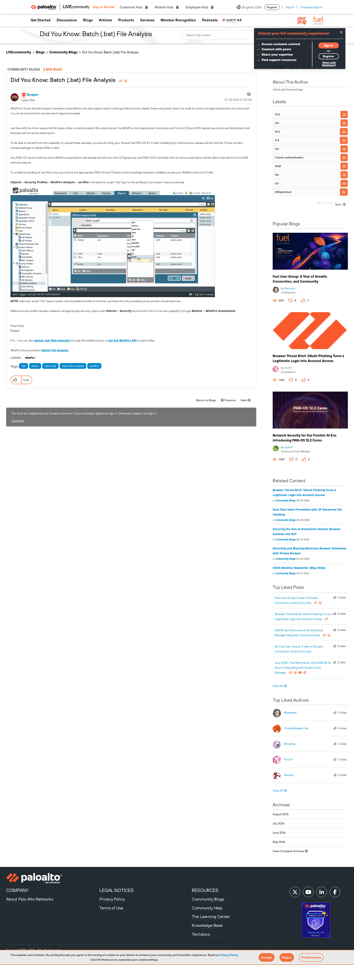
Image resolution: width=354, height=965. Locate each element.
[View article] (310, 251)
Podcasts (210, 20)
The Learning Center (211, 916)
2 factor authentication (289, 157)
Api (24, 366)
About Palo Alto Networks (29, 899)
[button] (267, 957)
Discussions (67, 20)
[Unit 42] (232, 20)
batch (35, 366)
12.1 (277, 148)
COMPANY (17, 890)
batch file (50, 366)
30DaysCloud (283, 192)
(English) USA (251, 7)
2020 (278, 166)
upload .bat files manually (52, 340)
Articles (105, 20)
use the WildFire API (122, 340)
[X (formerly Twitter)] (295, 892)
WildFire (30, 357)
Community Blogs (63, 52)
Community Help (207, 907)
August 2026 (281, 814)
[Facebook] (335, 892)
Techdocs (201, 934)
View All (278, 686)
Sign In (290, 7)
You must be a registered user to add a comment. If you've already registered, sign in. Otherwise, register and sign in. (84, 413)
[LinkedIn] (321, 892)
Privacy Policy (229, 955)
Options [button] (248, 94)
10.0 (277, 114)
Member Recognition (178, 20)
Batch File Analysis (55, 350)
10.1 (277, 123)
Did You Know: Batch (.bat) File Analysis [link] (110, 52)
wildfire (94, 366)
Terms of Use (111, 907)
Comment (17, 420)
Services (147, 20)
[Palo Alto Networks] (52, 878)
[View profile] (276, 289)
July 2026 (278, 823)
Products (126, 20)
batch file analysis (73, 366)
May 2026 (279, 842)
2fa (277, 174)
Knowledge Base (207, 925)
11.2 (277, 140)
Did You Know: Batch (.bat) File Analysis (63, 80)
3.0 (277, 183)
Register (272, 7)
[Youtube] (308, 892)
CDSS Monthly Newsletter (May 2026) (299, 568)
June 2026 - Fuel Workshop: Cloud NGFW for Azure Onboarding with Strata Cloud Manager (303, 667)
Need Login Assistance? (329, 64)
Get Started (40, 20)
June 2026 (279, 832)
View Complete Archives (288, 851)
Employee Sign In (311, 7)
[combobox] (231, 35)
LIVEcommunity (18, 52)
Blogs (88, 20)
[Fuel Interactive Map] (302, 20)
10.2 (277, 131)
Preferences (311, 957)
